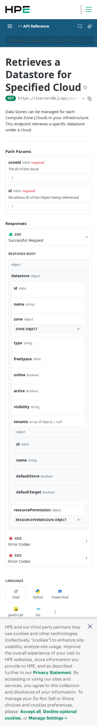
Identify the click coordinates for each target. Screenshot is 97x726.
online (19, 374)
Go (38, 615)
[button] (90, 626)
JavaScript (15, 615)
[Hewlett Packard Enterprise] (17, 9)
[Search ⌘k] (80, 26)
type (18, 342)
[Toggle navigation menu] (9, 26)
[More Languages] (55, 612)
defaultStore (27, 476)
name (19, 304)
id (10, 190)
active (19, 390)
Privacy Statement (52, 672)
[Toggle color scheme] (90, 26)
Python (38, 597)
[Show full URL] (83, 99)
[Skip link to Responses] (1, 223)
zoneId (14, 162)
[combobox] (48, 178)
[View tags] (85, 88)
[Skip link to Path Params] (1, 151)
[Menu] (89, 9)
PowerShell (60, 597)
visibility (21, 406)
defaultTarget (28, 492)
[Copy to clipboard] (90, 99)
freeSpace (23, 358)
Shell (15, 597)
